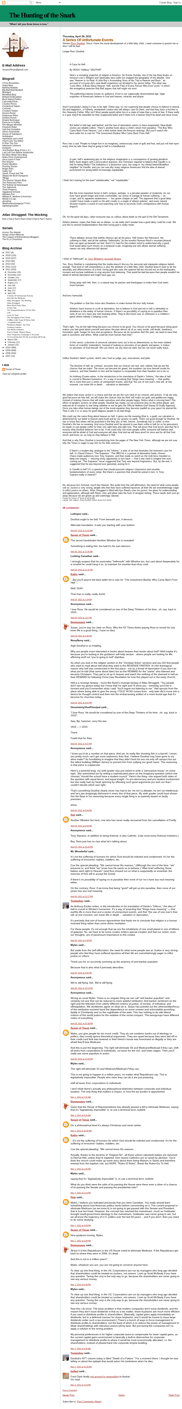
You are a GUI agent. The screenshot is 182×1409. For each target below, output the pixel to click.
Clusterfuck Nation (11, 106)
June (10, 288)
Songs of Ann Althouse (13, 234)
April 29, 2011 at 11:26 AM (82, 552)
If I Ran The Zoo (10, 143)
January (11, 345)
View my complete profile (14, 374)
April (10, 293)
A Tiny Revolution (10, 83)
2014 (8, 261)
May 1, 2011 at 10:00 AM (81, 1131)
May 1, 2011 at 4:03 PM (81, 1225)
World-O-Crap (9, 199)
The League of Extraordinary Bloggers (20, 237)
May (10, 290)
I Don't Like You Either (12, 141)
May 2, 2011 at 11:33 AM (81, 1367)
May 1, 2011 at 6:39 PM (81, 1285)
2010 (8, 347)
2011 (8, 269)
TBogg (5, 178)
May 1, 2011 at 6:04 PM (81, 1241)
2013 (8, 264)
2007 (8, 356)
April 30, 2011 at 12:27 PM (82, 896)
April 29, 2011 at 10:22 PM (82, 847)
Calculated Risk (10, 101)
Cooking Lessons (14, 327)
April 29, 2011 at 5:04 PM (81, 810)
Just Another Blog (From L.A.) (16, 150)
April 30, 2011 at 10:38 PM (82, 1023)
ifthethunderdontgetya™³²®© (16, 203)
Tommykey (77, 900)
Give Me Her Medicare (16, 298)
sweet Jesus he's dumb (101, 500)
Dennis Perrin (9, 113)
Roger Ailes (8, 169)
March (11, 339)
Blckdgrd (6, 92)
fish (73, 814)
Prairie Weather (9, 164)
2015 (8, 258)
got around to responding (104, 1376)
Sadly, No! (7, 171)
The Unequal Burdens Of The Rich (21, 310)
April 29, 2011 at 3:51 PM (81, 703)
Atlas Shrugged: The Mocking (19, 301)
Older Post (174, 1395)
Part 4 (24, 219)
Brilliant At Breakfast (12, 97)
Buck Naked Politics (12, 99)
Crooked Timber (10, 111)
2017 (8, 252)
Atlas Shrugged (13, 303)
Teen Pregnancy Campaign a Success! (23, 335)
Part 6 (36, 219)
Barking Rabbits (10, 87)
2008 (8, 353)
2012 (8, 267)
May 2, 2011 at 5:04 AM (81, 1349)
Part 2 (11, 219)
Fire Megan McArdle (12, 125)
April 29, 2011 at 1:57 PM (81, 618)
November (12, 275)
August (11, 283)
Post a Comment (70, 1390)
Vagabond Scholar (11, 192)
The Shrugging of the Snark (18, 317)
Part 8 (49, 219)
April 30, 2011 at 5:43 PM (81, 940)
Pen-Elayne (8, 162)
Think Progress (9, 189)
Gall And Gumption (11, 129)
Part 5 (30, 219)
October (11, 277)
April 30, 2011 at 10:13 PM (82, 988)
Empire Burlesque (11, 120)
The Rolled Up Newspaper (15, 185)
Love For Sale (13, 315)
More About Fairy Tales (16, 305)
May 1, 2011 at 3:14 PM (81, 1193)
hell (70, 500)
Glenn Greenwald (10, 131)
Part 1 (5, 219)
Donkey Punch (9, 118)
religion (76, 500)
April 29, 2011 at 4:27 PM (81, 744)
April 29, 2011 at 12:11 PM (82, 570)
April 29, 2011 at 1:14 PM (81, 599)
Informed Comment (11, 145)
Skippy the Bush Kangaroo (15, 175)
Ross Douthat (78, 43)
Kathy (74, 574)
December (12, 272)
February (12, 342)
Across (11, 232)
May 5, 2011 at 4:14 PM (81, 1385)
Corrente (6, 108)
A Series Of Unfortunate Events (20, 296)
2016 (8, 255)
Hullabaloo (7, 136)
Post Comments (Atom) (89, 1401)
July (10, 285)
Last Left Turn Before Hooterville (17, 152)
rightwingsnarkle (10, 206)
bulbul (74, 1371)
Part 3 (17, 219)
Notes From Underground (14, 157)
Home (122, 1395)
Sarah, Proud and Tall (12, 173)
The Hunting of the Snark (42, 15)
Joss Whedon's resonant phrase (104, 259)
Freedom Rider (9, 127)
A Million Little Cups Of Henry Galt (21, 320)
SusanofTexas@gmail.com (15, 69)
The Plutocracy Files (12, 182)
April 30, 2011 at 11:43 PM (82, 1059)
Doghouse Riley (10, 115)
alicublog (6, 201)
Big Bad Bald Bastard (12, 90)
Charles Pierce (9, 104)
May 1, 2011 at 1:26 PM (81, 1169)
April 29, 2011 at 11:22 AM (82, 530)
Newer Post (68, 1395)
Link (8, 313)
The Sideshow (9, 187)
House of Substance (12, 134)
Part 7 (42, 219)
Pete (73, 1197)
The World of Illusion (15, 330)
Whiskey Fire (8, 194)
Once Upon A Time (11, 159)
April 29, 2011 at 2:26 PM (81, 636)
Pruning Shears (9, 166)
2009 (8, 350)
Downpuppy (78, 622)
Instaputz (6, 148)
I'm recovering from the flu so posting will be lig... (27, 337)
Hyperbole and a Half (12, 138)
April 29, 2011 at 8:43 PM (81, 826)
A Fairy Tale (12, 308)
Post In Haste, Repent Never (19, 332)
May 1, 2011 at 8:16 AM (81, 1115)
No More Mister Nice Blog (14, 155)
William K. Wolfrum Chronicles (16, 196)
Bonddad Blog (9, 94)
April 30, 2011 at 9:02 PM (81, 973)
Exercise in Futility (11, 122)
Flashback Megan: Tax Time (18, 325)
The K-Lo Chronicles (12, 239)
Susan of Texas (80, 535)
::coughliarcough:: (14, 322)
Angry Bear (7, 85)
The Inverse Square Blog (14, 180)
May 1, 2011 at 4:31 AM (81, 1097)
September (13, 280)
